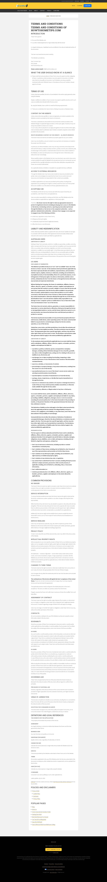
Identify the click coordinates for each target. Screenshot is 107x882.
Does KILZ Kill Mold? (37, 822)
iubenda (33, 782)
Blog (33, 807)
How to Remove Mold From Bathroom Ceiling (43, 824)
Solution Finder (55, 852)
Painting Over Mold (37, 814)
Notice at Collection (58, 869)
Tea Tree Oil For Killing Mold (39, 819)
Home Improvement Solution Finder (41, 812)
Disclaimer (35, 796)
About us (34, 809)
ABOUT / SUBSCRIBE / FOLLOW (53, 849)
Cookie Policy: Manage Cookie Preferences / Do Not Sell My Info (53, 866)
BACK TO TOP (53, 841)
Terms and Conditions (59, 863)
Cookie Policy (36, 793)
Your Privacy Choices (50, 869)
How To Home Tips (53, 872)
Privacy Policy (36, 798)
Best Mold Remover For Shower (40, 817)
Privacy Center (35, 791)
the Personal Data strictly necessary (62, 782)
